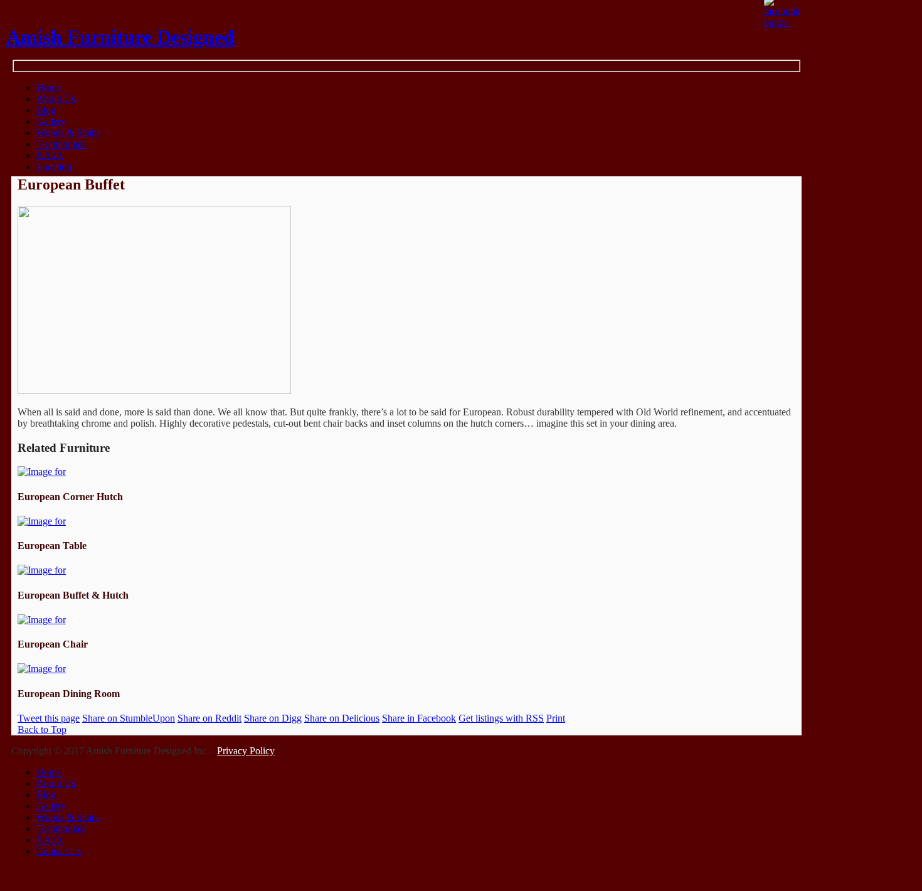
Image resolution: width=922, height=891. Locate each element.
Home (48, 772)
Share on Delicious (341, 718)
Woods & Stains (68, 132)
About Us (55, 98)
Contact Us (58, 851)
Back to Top (42, 729)
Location (54, 166)
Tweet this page (49, 718)
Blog (46, 110)
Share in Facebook (419, 718)
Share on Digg (273, 718)
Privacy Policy (246, 750)
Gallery (51, 121)
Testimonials (61, 144)
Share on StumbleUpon (128, 718)
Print (555, 718)
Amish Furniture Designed (120, 37)
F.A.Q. (50, 155)
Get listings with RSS (501, 718)
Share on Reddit (209, 718)
